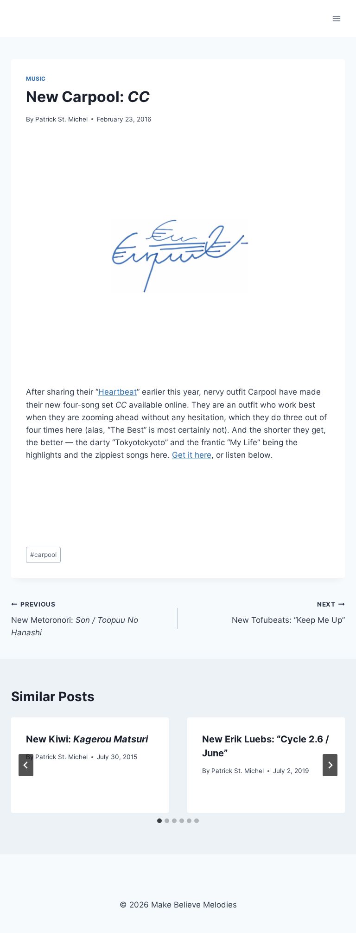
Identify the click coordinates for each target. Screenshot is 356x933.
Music (36, 78)
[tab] (159, 820)
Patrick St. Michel (61, 119)
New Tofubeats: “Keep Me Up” (288, 613)
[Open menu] (336, 18)
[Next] (330, 765)
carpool (43, 554)
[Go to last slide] (26, 765)
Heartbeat (117, 391)
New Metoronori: (74, 619)
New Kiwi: (87, 739)
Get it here (191, 455)
